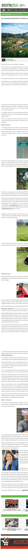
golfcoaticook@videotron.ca (7, 355)
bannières (16, 543)
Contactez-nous (23, 547)
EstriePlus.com (8, 547)
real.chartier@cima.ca (14, 205)
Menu (10, 9)
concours (20, 543)
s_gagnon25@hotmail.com (7, 208)
